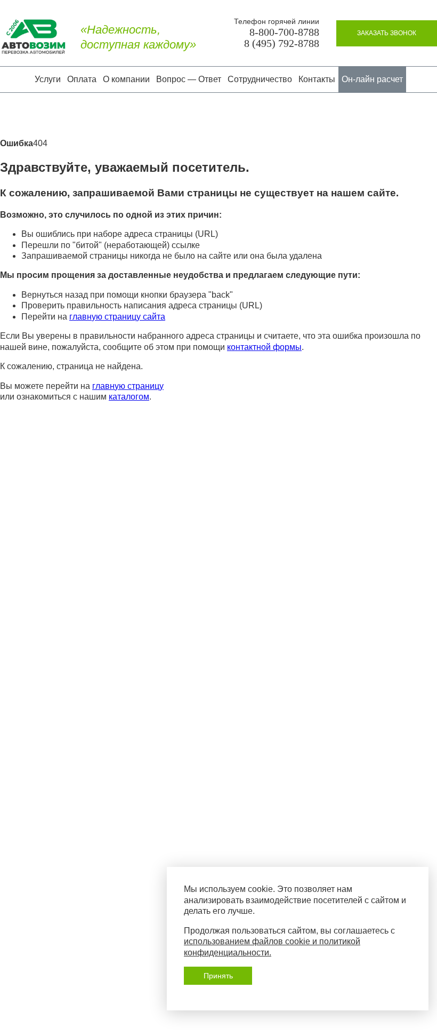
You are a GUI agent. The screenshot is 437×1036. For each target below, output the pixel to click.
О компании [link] (126, 79)
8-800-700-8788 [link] (284, 32)
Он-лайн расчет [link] (372, 79)
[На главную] (33, 37)
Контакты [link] (316, 79)
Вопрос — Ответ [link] (188, 79)
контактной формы (264, 347)
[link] (386, 33)
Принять (218, 975)
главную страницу (128, 386)
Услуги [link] (48, 79)
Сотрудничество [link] (260, 79)
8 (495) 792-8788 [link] (281, 43)
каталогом (129, 396)
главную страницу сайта (117, 316)
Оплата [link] (81, 79)
